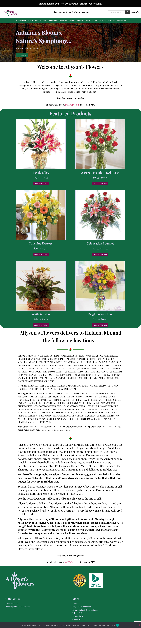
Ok (117, 625)
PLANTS (94, 21)
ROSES (88, 21)
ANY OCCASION (21, 21)
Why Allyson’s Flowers (81, 606)
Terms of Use (77, 616)
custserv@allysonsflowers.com (18, 606)
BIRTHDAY (72, 21)
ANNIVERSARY (53, 21)
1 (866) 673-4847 (72, 104)
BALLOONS (111, 21)
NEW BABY (43, 21)
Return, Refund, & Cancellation (85, 610)
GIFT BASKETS (121, 21)
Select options (40, 183)
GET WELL (80, 21)
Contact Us (76, 619)
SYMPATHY (63, 21)
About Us (76, 603)
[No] (138, 625)
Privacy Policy (78, 613)
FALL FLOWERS (33, 21)
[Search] (127, 12)
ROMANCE (102, 21)
